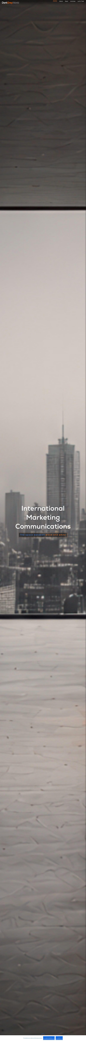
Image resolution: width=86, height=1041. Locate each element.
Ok (59, 1038)
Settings (49, 1038)
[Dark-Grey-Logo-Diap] (10, 2)
